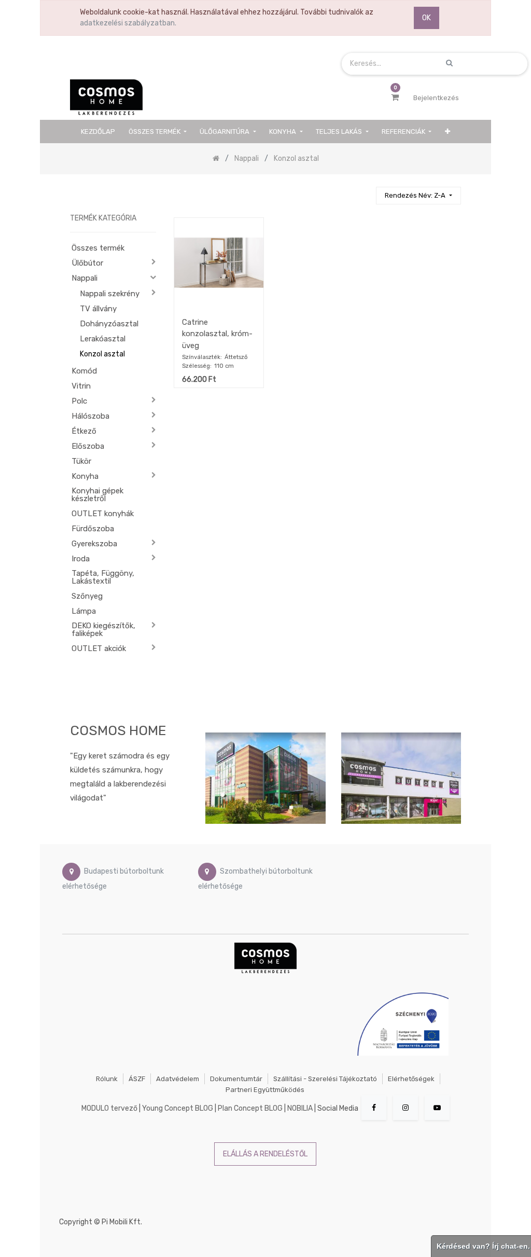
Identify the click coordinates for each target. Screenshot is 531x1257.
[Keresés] (363, 191)
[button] (447, 131)
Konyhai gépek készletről (97, 494)
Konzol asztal (102, 354)
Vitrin (81, 386)
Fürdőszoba (93, 528)
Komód (84, 371)
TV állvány (98, 308)
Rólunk (107, 1079)
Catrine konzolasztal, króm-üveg (217, 333)
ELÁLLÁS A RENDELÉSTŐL (265, 1154)
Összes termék (98, 248)
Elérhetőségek (411, 1079)
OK (426, 17)
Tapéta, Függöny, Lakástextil (103, 577)
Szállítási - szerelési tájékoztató (325, 1079)
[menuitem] (98, 131)
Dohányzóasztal (109, 323)
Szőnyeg (87, 596)
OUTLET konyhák (103, 513)
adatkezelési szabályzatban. (128, 23)
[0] (395, 97)
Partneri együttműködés (265, 1090)
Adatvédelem (177, 1079)
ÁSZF (137, 1079)
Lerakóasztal (102, 338)
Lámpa (84, 611)
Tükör (81, 461)
